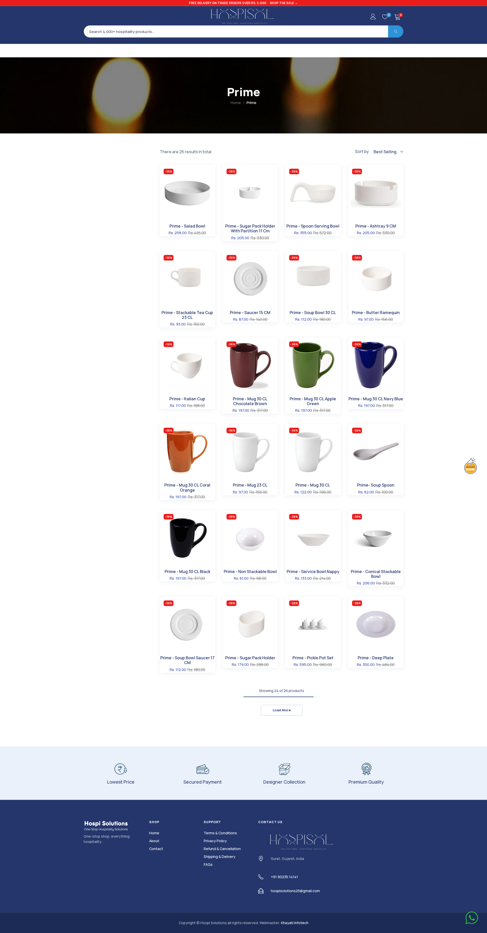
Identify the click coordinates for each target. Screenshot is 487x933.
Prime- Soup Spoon (375, 485)
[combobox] (243, 31)
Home (236, 102)
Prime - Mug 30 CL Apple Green (313, 401)
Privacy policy (215, 840)
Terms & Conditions (220, 833)
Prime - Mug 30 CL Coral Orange (187, 487)
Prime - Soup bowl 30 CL (313, 312)
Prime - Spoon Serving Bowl (312, 226)
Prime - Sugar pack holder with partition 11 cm (250, 228)
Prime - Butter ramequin (376, 312)
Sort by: (362, 151)
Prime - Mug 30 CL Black (187, 571)
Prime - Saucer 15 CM (250, 312)
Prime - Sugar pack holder (250, 657)
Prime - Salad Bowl (187, 226)
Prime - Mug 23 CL (250, 485)
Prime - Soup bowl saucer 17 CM (187, 660)
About (154, 840)
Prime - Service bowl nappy (313, 571)
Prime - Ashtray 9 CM (375, 226)
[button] (210, 172)
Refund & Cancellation (222, 848)
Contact (156, 848)
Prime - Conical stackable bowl (376, 574)
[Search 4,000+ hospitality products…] (395, 31)
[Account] (373, 17)
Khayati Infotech (294, 922)
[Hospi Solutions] (243, 16)
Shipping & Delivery (219, 856)
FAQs (208, 864)
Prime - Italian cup (187, 398)
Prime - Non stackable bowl (250, 571)
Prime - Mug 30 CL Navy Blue (376, 398)
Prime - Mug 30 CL (312, 485)
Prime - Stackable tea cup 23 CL (187, 315)
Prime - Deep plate (376, 657)
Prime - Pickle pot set (313, 657)
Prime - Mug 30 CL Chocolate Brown (250, 401)
